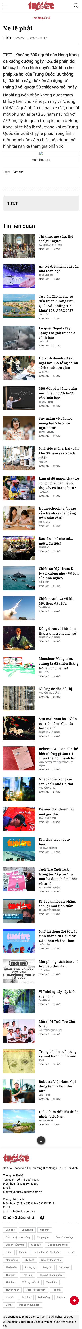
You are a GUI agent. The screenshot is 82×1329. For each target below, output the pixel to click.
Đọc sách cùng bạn (29, 1304)
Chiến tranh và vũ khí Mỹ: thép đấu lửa (57, 601)
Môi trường (12, 1260)
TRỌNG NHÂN (46, 401)
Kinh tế (22, 1252)
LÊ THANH (44, 371)
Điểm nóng (44, 1297)
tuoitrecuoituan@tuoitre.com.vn (22, 1192)
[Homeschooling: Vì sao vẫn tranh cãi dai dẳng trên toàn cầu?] (19, 518)
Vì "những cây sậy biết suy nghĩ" (57, 994)
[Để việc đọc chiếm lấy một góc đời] (19, 819)
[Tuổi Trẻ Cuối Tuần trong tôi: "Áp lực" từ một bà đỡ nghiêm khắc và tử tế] (19, 879)
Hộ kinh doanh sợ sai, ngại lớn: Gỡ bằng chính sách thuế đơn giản (58, 363)
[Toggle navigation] (6, 6)
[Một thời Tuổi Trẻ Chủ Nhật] (19, 1031)
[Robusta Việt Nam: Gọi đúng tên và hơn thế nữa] (19, 1091)
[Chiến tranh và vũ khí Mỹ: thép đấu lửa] (19, 608)
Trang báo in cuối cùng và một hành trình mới (57, 1054)
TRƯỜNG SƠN (46, 274)
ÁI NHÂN (43, 461)
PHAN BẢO (44, 547)
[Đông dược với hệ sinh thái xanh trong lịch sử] (19, 638)
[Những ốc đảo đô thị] (19, 698)
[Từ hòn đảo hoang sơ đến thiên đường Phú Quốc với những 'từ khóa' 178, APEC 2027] (19, 306)
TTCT (41, 1060)
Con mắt (44, 1229)
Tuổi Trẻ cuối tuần (35, 1289)
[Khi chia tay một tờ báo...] (19, 849)
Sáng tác (47, 1267)
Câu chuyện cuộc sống (18, 1237)
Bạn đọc (10, 1229)
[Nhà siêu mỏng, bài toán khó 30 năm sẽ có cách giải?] (19, 458)
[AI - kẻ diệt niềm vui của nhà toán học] (19, 276)
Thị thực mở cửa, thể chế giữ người (56, 238)
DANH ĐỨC (44, 607)
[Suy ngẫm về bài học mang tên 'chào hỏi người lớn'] (19, 428)
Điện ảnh (61, 1297)
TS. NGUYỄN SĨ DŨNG (49, 909)
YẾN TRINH (44, 1094)
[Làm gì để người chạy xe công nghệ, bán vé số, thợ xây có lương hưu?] (19, 488)
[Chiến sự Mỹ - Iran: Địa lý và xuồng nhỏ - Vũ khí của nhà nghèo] (19, 578)
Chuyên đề (27, 1229)
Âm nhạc (26, 1297)
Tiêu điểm (51, 1282)
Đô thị (9, 1304)
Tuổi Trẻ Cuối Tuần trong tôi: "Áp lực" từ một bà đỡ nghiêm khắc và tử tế (58, 876)
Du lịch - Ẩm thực (15, 1244)
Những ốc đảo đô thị (55, 688)
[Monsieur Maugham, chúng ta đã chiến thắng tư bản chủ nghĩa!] (19, 668)
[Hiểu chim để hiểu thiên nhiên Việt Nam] (19, 1121)
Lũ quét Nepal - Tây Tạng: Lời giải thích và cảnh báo (57, 333)
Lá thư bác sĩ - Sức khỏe (47, 1252)
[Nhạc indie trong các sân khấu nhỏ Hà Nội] (19, 789)
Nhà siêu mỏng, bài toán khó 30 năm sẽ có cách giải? (59, 453)
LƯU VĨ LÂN (44, 970)
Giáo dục (36, 1244)
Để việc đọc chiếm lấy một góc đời (56, 811)
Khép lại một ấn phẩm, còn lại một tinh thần (57, 903)
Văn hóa (10, 1297)
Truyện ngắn (12, 1289)
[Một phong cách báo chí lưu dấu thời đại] (19, 971)
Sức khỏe (64, 1267)
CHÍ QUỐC (44, 314)
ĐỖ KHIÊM (44, 581)
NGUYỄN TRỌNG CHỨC (50, 1030)
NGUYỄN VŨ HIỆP (47, 787)
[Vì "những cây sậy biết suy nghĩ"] (19, 1001)
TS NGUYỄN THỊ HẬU (49, 887)
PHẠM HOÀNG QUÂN (49, 637)
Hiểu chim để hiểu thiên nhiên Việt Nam (58, 1114)
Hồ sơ (9, 1252)
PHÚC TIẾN (44, 944)
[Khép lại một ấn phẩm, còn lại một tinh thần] (19, 911)
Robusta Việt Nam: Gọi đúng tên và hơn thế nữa (57, 1086)
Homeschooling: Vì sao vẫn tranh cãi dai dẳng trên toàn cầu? (57, 513)
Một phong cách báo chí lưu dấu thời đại (58, 964)
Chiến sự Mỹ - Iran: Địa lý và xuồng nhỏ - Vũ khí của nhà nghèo (59, 573)
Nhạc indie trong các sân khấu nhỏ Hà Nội (56, 781)
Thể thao (10, 1282)
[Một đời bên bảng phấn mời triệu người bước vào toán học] (19, 398)
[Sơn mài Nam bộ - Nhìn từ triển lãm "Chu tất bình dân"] (19, 728)
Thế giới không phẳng (51, 1275)
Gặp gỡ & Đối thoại (58, 1244)
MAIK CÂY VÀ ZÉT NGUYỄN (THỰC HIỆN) (56, 764)
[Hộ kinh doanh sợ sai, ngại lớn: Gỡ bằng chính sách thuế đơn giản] (19, 368)
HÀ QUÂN (43, 491)
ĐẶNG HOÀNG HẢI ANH (50, 244)
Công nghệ (43, 1237)
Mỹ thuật (29, 1260)
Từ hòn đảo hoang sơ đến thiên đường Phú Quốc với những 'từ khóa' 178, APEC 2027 (56, 303)
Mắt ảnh (18, 172)
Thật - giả (27, 1275)
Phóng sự (30, 1267)
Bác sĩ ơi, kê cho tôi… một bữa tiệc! (56, 541)
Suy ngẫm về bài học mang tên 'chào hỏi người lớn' (55, 423)
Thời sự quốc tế (41, 18)
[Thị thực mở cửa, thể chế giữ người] (19, 246)
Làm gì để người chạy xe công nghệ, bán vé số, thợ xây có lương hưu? (59, 483)
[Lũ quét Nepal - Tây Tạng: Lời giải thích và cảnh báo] (19, 338)
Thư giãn (10, 1275)
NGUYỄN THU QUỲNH (49, 692)
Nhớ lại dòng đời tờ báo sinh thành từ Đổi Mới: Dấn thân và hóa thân (58, 936)
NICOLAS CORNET (48, 847)
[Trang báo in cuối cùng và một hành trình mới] (19, 1061)
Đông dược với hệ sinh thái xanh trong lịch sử (57, 631)
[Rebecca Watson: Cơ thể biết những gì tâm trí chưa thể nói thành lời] (19, 758)
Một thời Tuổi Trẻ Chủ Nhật (57, 1024)
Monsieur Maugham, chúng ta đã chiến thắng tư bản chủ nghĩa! (58, 663)
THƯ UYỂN (44, 672)
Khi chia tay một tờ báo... (54, 841)
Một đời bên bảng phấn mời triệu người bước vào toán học (58, 393)
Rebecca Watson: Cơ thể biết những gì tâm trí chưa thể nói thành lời (58, 753)
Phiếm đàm (12, 1267)
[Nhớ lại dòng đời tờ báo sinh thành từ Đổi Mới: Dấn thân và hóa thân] (19, 941)
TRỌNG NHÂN (46, 1120)
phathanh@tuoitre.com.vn (19, 1211)
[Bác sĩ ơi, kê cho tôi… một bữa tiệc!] (19, 548)
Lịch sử (70, 1252)
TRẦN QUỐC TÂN (47, 817)
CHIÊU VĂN (44, 341)
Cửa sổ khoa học (65, 1237)
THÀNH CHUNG (46, 431)
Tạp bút (56, 1289)
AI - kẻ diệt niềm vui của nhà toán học (59, 268)
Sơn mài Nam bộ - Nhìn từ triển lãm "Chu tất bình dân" (58, 723)
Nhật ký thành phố (51, 1260)
